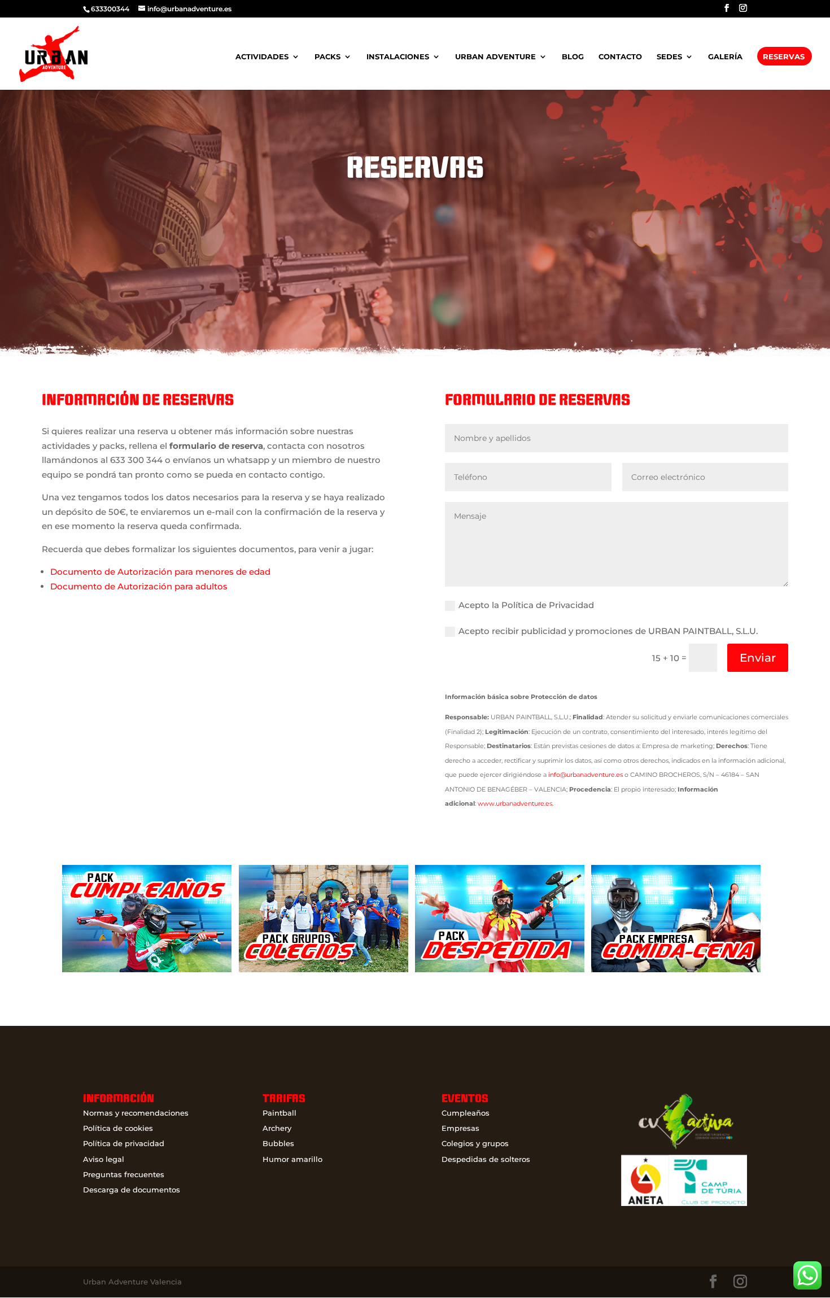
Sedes (669, 57)
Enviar (758, 658)
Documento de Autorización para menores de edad (160, 571)
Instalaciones (397, 57)
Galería (725, 57)
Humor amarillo (292, 1159)
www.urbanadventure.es (515, 803)
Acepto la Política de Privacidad (526, 605)
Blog (573, 57)
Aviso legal (103, 1159)
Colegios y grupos (475, 1143)
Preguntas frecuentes (123, 1174)
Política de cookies (118, 1128)
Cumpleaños (466, 1112)
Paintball (279, 1112)
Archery (277, 1128)
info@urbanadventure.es (585, 775)
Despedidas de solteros (486, 1159)
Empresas (460, 1128)
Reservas (784, 57)
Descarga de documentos (131, 1189)
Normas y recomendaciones (136, 1112)
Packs (327, 57)
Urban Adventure (495, 57)
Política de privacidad (123, 1143)
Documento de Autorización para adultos (139, 586)
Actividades (262, 57)
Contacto (620, 57)
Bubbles (278, 1143)
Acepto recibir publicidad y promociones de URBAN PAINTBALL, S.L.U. (608, 631)
